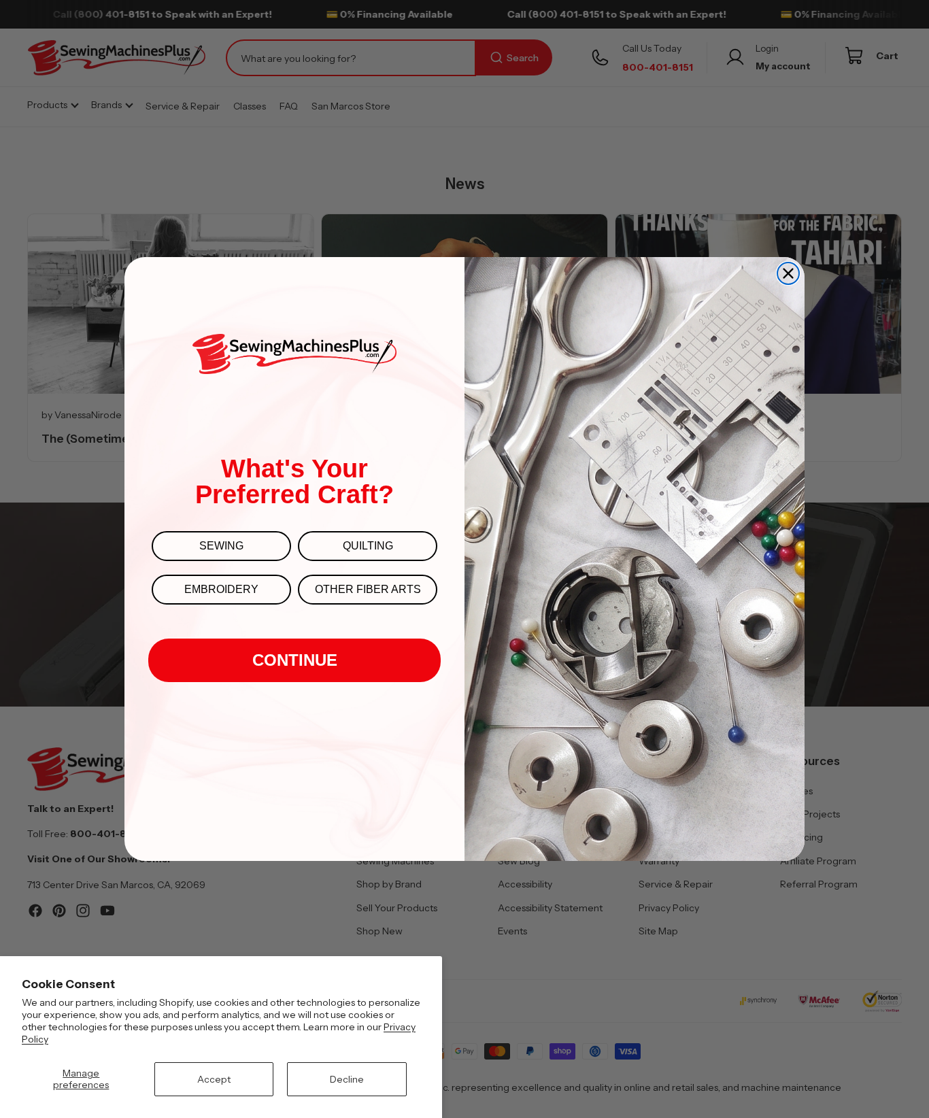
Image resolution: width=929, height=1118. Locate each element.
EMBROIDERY (221, 589)
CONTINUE (294, 660)
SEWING (221, 546)
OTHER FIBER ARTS (368, 589)
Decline (347, 1079)
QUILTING (368, 546)
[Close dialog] (788, 273)
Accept (214, 1079)
